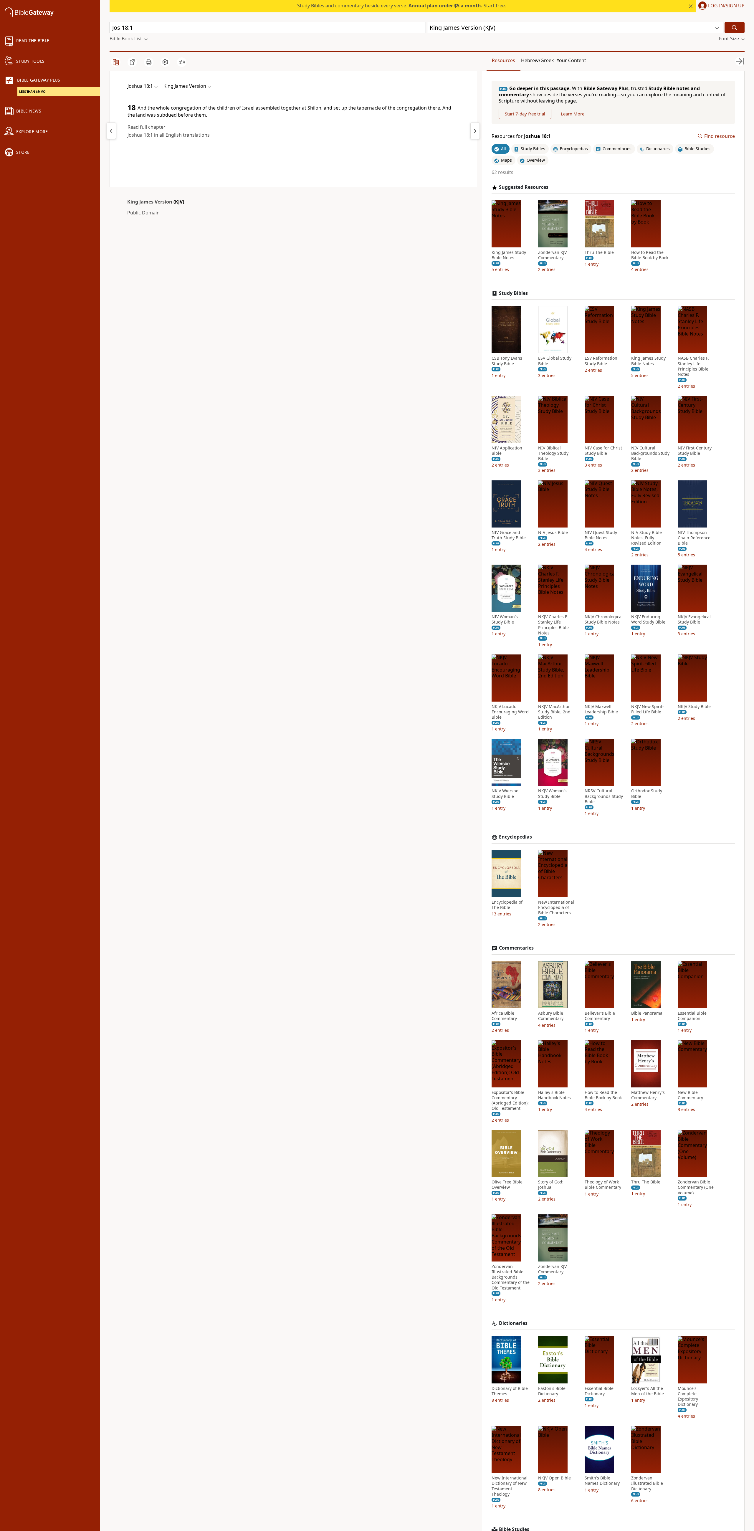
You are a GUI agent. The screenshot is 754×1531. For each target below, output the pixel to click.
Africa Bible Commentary (504, 1016)
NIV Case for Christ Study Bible (603, 450)
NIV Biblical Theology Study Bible (553, 453)
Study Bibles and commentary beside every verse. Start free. (401, 5)
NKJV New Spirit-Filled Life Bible (647, 709)
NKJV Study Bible (694, 706)
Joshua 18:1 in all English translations (169, 135)
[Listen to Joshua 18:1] (181, 62)
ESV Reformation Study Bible (601, 361)
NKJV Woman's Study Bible (552, 793)
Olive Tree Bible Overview (507, 1184)
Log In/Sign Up (726, 6)
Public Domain (143, 212)
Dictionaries (513, 1323)
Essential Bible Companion (692, 1016)
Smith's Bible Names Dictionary (602, 1480)
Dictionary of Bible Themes (510, 1391)
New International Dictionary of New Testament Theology (510, 1486)
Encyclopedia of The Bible (507, 905)
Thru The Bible (599, 252)
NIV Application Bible (507, 450)
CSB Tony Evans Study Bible (507, 361)
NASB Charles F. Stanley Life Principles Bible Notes (693, 366)
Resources (503, 60)
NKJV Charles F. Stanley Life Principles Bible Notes (553, 625)
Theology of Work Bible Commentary (603, 1184)
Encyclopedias (515, 837)
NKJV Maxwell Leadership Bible (601, 709)
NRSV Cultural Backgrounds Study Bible (604, 796)
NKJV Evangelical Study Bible (694, 619)
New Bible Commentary (690, 1095)
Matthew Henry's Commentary (648, 1095)
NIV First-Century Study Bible (695, 450)
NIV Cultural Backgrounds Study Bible (650, 453)
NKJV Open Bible (554, 1478)
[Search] (735, 27)
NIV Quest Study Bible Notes (601, 535)
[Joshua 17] (111, 131)
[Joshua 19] (475, 131)
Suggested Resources (523, 187)
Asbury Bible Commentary (550, 1016)
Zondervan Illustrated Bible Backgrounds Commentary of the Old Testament (511, 1277)
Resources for (521, 136)
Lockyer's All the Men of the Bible (647, 1391)
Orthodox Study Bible (646, 793)
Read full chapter (147, 127)
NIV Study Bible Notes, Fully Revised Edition (646, 538)
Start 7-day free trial (525, 114)
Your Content (571, 60)
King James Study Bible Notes (509, 255)
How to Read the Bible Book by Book (649, 255)
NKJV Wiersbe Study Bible (505, 793)
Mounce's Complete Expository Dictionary (688, 1396)
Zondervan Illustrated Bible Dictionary (647, 1483)
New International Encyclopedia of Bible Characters (556, 907)
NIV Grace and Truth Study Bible (509, 535)
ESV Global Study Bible (554, 361)
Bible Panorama (646, 1013)
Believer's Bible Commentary (600, 1016)
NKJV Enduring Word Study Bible (648, 619)
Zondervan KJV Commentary (552, 255)
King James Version (149, 202)
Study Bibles (513, 293)
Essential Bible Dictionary (599, 1391)
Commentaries (516, 948)
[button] (720, 6)
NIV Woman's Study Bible (505, 619)
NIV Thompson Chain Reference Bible (694, 538)
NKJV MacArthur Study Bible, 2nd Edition (554, 712)
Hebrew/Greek (537, 60)
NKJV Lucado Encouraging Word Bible (510, 712)
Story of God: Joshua (550, 1184)
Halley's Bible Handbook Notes (554, 1095)
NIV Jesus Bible (553, 532)
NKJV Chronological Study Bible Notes (604, 619)
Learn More (572, 114)
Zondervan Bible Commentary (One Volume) (696, 1187)
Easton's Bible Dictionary (552, 1391)
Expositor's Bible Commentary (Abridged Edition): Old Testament (510, 1100)
